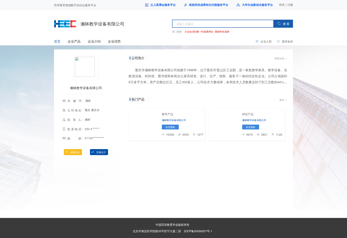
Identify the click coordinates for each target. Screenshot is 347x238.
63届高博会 (207, 31)
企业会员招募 (192, 31)
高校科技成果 (222, 31)
